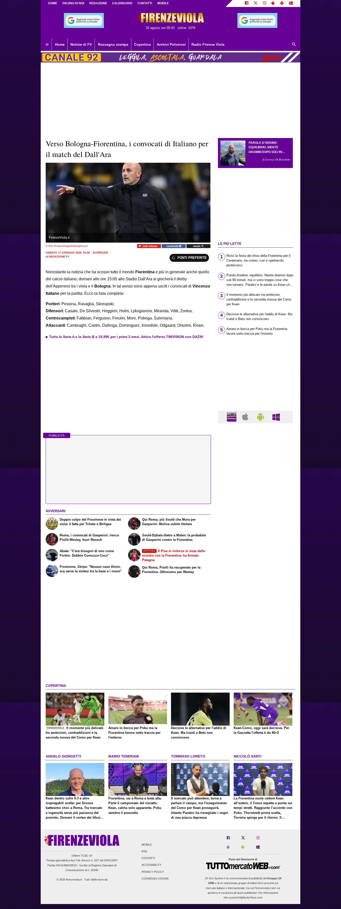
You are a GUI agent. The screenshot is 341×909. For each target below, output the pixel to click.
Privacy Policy (153, 871)
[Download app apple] (273, 3)
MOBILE (163, 3)
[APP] (232, 417)
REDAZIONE (98, 3)
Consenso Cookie (155, 878)
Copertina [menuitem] (142, 44)
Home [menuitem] (60, 44)
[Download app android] (281, 3)
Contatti (148, 858)
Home (52, 3)
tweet (197, 246)
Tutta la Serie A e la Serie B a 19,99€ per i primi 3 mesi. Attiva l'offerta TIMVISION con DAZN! (126, 337)
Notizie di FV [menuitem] (81, 44)
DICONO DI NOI (73, 3)
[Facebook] (246, 3)
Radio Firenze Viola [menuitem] (207, 44)
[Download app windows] (291, 3)
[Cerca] (294, 44)
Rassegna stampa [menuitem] (113, 44)
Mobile (147, 844)
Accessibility (152, 865)
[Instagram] (264, 3)
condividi (172, 246)
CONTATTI (145, 3)
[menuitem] (47, 44)
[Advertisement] (255, 621)
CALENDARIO (122, 3)
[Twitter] (255, 3)
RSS (144, 851)
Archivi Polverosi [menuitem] (171, 44)
